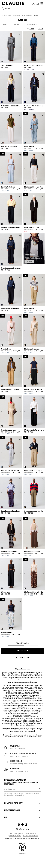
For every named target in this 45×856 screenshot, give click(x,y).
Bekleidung (16, 15)
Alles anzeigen (22, 658)
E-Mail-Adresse (9, 789)
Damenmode (28, 687)
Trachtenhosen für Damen (32, 736)
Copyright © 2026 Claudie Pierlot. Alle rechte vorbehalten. (22, 838)
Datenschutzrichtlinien (30, 835)
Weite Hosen (32, 25)
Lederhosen (17, 736)
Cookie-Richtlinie (30, 834)
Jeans (5, 25)
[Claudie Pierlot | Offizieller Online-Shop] (13, 3)
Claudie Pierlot (7, 15)
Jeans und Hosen (27, 15)
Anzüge (17, 25)
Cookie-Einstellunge (15, 835)
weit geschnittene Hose (14, 712)
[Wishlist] (20, 33)
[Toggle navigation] (41, 3)
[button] (33, 3)
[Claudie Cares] (22, 848)
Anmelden (40, 789)
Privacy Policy (18, 834)
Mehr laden (22, 651)
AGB (10, 834)
